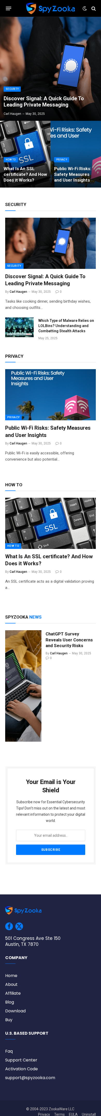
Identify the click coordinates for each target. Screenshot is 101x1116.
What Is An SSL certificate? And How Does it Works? (25, 174)
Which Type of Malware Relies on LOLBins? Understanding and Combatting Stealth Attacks (66, 325)
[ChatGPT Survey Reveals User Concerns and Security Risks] (23, 686)
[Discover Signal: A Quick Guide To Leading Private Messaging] (50, 69)
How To (13, 546)
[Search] (93, 8)
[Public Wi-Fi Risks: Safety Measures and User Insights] (76, 154)
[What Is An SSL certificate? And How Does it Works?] (25, 154)
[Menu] (8, 8)
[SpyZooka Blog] (50, 8)
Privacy (13, 417)
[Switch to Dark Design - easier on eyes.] (84, 8)
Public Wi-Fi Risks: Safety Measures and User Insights (72, 174)
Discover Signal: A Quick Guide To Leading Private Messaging (44, 101)
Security (14, 266)
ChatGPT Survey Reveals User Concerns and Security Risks (69, 639)
